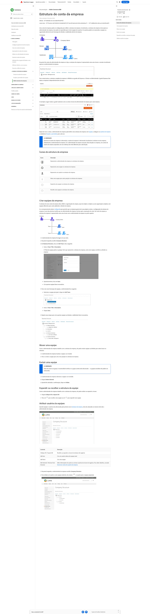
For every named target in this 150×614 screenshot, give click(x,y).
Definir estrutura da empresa (20, 80)
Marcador (120, 16)
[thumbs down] (86, 612)
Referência (13, 106)
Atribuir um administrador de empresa (20, 54)
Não (124, 13)
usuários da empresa (105, 132)
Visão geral (14, 41)
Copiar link (127, 16)
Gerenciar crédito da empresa (18, 68)
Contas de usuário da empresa (19, 74)
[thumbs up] (83, 612)
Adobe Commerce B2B (55, 9)
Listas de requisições (16, 103)
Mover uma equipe (121, 29)
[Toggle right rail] (116, 6)
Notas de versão (14, 29)
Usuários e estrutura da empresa (19, 71)
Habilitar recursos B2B (16, 35)
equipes (91, 132)
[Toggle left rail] (33, 6)
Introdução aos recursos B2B (17, 26)
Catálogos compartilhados (17, 87)
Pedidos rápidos (14, 91)
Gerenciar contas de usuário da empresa (67, 465)
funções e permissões (51, 134)
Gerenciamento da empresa (17, 84)
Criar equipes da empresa (122, 26)
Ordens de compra (15, 94)
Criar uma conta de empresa (18, 48)
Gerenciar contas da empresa (18, 57)
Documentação (43, 9)
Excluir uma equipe (121, 32)
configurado (57, 209)
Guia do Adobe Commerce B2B (18, 23)
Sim (120, 13)
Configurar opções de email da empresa (21, 44)
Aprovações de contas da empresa (19, 51)
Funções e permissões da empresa (20, 77)
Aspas (12, 97)
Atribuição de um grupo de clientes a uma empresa (21, 61)
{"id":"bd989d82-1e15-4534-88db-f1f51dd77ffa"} (54, 20)
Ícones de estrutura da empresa (124, 22)
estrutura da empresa (77, 407)
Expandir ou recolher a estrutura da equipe (126, 35)
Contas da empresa (15, 38)
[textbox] (21, 14)
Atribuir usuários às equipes (122, 38)
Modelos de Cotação (15, 100)
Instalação (13, 32)
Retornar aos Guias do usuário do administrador (21, 109)
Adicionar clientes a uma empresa (19, 65)
